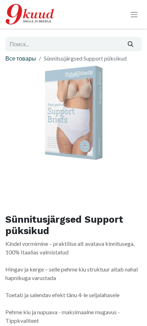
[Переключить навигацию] (134, 14)
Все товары (20, 58)
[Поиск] (131, 44)
